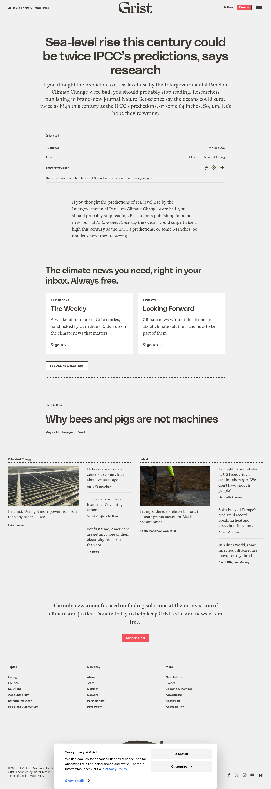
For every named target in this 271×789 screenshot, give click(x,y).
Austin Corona (228, 532)
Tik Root (93, 551)
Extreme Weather (20, 700)
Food (81, 432)
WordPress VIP (42, 772)
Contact (92, 689)
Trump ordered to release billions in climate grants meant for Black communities (170, 516)
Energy (13, 677)
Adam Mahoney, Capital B (158, 530)
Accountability (18, 694)
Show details (74, 780)
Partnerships (96, 700)
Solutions (14, 689)
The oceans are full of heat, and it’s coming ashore (105, 504)
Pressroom (94, 706)
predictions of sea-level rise (134, 202)
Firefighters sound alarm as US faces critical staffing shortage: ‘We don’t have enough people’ (239, 480)
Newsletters (174, 677)
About (91, 677)
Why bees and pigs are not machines (132, 418)
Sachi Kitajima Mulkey (102, 516)
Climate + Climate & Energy (207, 157)
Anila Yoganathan (99, 486)
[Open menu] (259, 7)
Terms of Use (16, 775)
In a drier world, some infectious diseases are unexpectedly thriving (237, 550)
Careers (92, 694)
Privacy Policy (35, 775)
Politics (13, 683)
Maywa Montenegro (59, 432)
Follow (228, 7)
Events (170, 683)
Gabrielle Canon (230, 497)
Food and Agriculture (23, 706)
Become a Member (179, 689)
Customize (179, 766)
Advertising (174, 694)
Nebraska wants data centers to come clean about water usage (105, 474)
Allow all (181, 754)
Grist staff (52, 135)
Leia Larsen (16, 525)
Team (90, 683)
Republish (173, 700)
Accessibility (175, 706)
